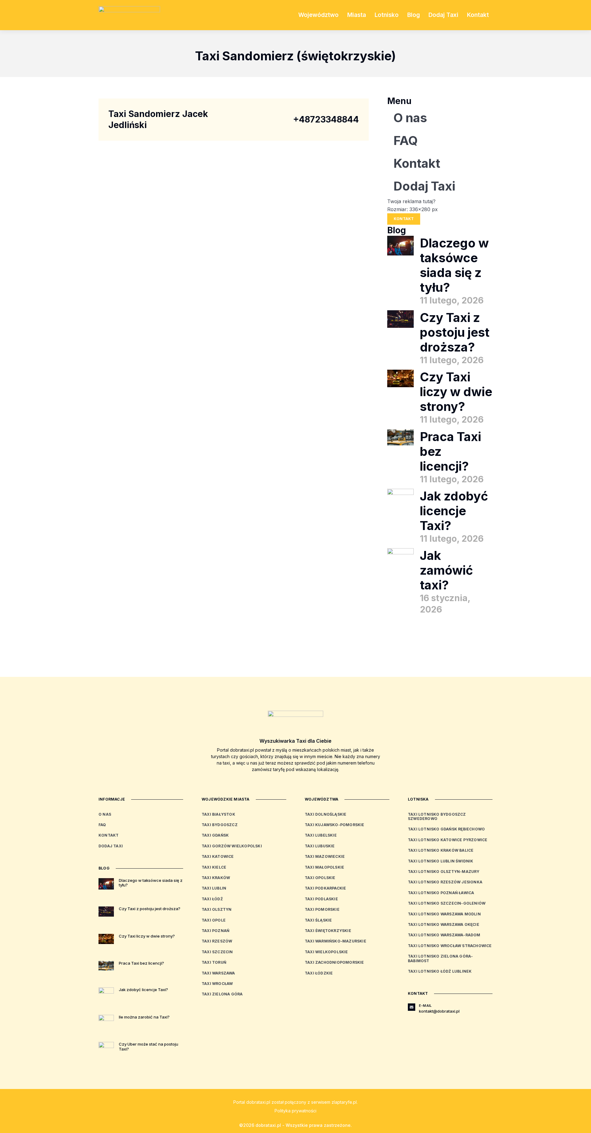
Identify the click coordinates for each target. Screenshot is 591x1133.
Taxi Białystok (218, 814)
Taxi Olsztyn (216, 909)
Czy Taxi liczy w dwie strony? (456, 391)
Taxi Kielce (214, 867)
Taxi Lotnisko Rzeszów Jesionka (445, 882)
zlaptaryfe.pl (344, 1102)
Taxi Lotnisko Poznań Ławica (441, 892)
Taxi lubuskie (320, 846)
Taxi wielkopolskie (326, 952)
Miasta (356, 14)
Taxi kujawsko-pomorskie (334, 824)
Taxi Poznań (215, 930)
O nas (410, 117)
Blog (413, 14)
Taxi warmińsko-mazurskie (335, 941)
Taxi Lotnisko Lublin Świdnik (440, 861)
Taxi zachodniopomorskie (334, 962)
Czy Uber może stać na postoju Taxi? (148, 1046)
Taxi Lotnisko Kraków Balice (440, 850)
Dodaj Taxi (443, 14)
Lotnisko (387, 14)
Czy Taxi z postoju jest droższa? (454, 332)
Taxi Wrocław (217, 983)
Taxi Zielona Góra (222, 994)
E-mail (425, 1005)
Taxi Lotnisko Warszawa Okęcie (443, 924)
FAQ (405, 140)
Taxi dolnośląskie (325, 814)
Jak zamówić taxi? (446, 570)
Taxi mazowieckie (325, 856)
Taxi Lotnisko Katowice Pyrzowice (447, 840)
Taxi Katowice (218, 856)
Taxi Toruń (214, 962)
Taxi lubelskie (321, 835)
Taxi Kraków (216, 877)
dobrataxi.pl (258, 1102)
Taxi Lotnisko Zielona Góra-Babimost (440, 958)
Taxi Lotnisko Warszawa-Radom (444, 935)
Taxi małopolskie (324, 867)
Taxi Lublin (214, 888)
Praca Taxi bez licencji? (141, 963)
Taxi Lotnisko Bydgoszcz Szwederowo (437, 816)
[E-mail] (411, 1007)
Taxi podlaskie (321, 899)
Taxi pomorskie (322, 909)
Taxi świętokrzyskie (328, 930)
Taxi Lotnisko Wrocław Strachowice (450, 945)
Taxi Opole (214, 920)
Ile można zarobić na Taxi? (144, 1016)
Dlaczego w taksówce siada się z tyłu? (454, 265)
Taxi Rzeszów (217, 941)
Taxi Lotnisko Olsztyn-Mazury (444, 871)
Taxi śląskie (318, 920)
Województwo (318, 14)
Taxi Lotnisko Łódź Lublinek (440, 971)
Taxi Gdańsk (215, 835)
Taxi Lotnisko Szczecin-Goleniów (446, 903)
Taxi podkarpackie (325, 888)
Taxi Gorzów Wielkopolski (232, 846)
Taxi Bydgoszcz (220, 824)
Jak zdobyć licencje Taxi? (454, 510)
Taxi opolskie (320, 877)
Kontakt (478, 14)
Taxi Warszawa (218, 973)
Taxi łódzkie (319, 973)
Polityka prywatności (295, 1110)
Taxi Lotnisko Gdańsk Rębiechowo (446, 829)
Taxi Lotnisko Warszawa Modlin (444, 914)
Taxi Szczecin (217, 952)
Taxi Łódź (212, 899)
